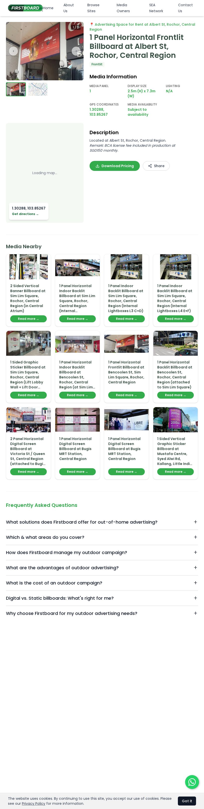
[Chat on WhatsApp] (192, 782)
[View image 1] (16, 89)
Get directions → (25, 214)
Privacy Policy (33, 803)
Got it (187, 801)
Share (159, 165)
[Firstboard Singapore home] (25, 7)
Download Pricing (118, 165)
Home (48, 7)
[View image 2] (38, 89)
